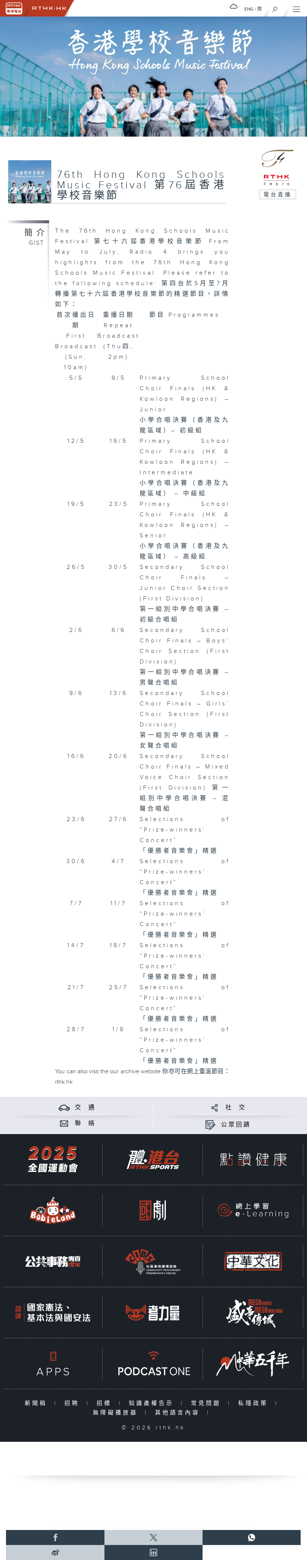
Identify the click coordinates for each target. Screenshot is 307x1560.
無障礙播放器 (117, 1413)
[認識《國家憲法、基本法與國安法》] (53, 1312)
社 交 (235, 1107)
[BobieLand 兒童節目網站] (53, 1210)
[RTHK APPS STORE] (53, 1363)
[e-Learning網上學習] (253, 1210)
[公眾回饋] (210, 1125)
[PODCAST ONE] (153, 1363)
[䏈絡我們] (64, 1123)
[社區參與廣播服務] (153, 1261)
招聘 (73, 1403)
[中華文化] (253, 1261)
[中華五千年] (253, 1363)
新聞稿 (38, 1403)
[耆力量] (153, 1312)
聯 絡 (85, 1123)
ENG (248, 9)
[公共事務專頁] (53, 1261)
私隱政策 (254, 1403)
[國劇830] (153, 1210)
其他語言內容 (179, 1413)
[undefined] (233, 6)
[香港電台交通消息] (64, 1107)
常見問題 (207, 1403)
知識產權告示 (153, 1403)
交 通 (85, 1107)
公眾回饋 (236, 1124)
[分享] (214, 1107)
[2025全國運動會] (53, 1159)
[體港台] (153, 1159)
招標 (106, 1403)
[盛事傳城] (253, 1312)
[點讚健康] (253, 1159)
